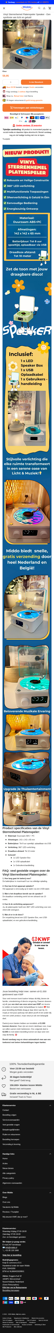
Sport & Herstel (43, 1320)
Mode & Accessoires (38, 1318)
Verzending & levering (11, 1144)
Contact (6, 1110)
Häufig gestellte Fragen (14, 183)
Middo (13, 1314)
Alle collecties (18, 1327)
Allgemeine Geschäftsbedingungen (19, 216)
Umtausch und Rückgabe (15, 205)
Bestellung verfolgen (13, 173)
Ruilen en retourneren (11, 1134)
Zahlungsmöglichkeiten (14, 194)
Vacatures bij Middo (11, 1207)
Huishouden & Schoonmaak (11, 1324)
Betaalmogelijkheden (11, 1130)
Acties (5, 1163)
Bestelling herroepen (13, 200)
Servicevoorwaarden (11, 1120)
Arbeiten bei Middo (12, 178)
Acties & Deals (7, 1318)
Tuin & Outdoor (31, 1320)
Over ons (6, 1202)
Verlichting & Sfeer (40, 1324)
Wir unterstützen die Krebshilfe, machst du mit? (24, 221)
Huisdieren (32, 1322)
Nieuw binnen (8, 1168)
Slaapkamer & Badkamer (21, 1318)
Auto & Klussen (19, 1320)
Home (5, 1158)
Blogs (7, 146)
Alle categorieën (11, 167)
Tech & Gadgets (7, 1320)
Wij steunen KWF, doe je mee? (15, 1217)
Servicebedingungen (13, 189)
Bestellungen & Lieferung (15, 210)
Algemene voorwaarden (12, 1183)
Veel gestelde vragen (11, 1125)
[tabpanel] (27, 534)
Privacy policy (8, 1178)
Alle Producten (7, 1327)
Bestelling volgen (9, 1115)
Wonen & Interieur (8, 1322)
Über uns (8, 156)
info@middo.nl (11, 1247)
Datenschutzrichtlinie (13, 162)
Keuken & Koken (27, 1324)
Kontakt (8, 151)
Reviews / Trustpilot (11, 1212)
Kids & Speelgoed (21, 1322)
